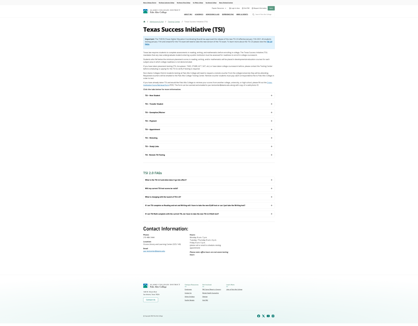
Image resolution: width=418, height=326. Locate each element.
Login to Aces (235, 8)
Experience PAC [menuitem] (228, 14)
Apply (271, 8)
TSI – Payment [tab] (151, 121)
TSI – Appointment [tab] (152, 129)
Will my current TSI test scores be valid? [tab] (161, 188)
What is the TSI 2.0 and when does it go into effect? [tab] (166, 180)
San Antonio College (211, 3)
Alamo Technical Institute (226, 3)
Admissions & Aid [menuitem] (212, 14)
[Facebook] (258, 316)
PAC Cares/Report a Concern (211, 289)
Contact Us (150, 300)
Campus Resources (191, 285)
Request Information (260, 8)
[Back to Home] (144, 21)
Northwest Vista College (183, 3)
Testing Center (174, 21)
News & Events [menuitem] (242, 14)
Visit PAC (247, 8)
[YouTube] (268, 316)
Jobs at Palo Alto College (234, 289)
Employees (188, 289)
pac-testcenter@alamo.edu (154, 251)
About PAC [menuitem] (188, 14)
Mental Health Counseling (210, 293)
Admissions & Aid (156, 21)
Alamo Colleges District (149, 3)
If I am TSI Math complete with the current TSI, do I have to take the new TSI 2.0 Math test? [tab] (182, 214)
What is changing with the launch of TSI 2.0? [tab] (163, 197)
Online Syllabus (190, 297)
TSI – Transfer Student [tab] (154, 104)
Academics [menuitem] (199, 14)
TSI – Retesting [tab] (151, 138)
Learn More (230, 285)
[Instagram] (273, 316)
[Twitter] (263, 316)
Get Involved (206, 285)
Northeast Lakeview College (166, 3)
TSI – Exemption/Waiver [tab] (155, 112)
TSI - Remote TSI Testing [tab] (155, 155)
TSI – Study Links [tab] (152, 146)
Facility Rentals (189, 300)
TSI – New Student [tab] (152, 95)
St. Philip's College (198, 3)
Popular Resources (218, 8)
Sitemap (204, 297)
